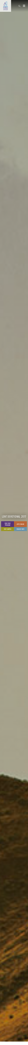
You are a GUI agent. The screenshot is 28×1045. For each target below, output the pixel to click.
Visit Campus (7, 529)
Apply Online (20, 524)
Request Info (20, 529)
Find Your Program (7, 524)
